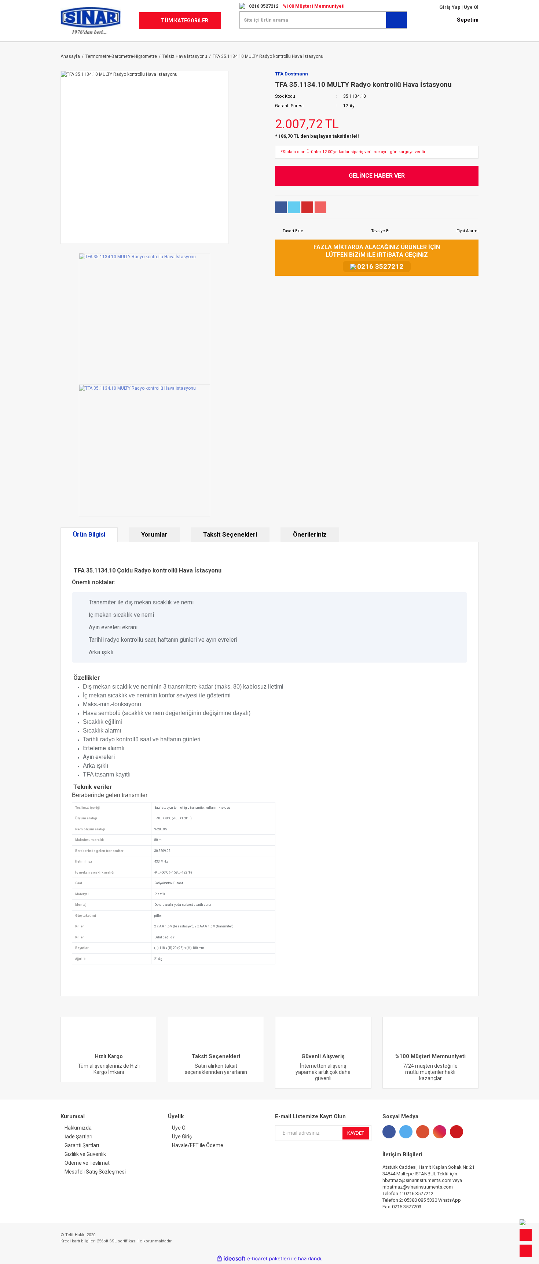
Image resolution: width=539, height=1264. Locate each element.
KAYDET (355, 1133)
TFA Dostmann (291, 74)
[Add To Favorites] (289, 231)
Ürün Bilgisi (89, 534)
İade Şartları (78, 1136)
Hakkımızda (78, 1127)
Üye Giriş (182, 1136)
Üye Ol (470, 7)
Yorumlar (154, 534)
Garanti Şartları (82, 1145)
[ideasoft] (231, 1259)
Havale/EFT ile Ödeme (197, 1145)
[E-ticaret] (268, 1259)
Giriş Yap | (451, 7)
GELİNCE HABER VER (377, 175)
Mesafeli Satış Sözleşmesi (95, 1171)
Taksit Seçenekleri (230, 534)
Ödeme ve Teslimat (87, 1162)
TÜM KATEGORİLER (184, 20)
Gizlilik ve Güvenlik (85, 1154)
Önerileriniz (310, 534)
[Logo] (90, 20)
